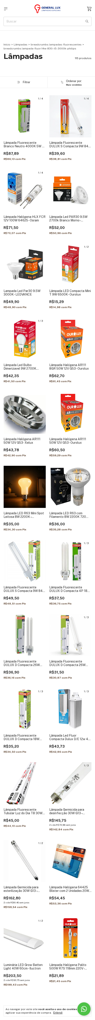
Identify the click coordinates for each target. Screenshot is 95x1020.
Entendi (58, 1012)
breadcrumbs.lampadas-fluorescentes (56, 44)
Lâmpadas (20, 44)
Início (7, 44)
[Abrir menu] (6, 9)
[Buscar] (87, 21)
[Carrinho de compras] (89, 9)
